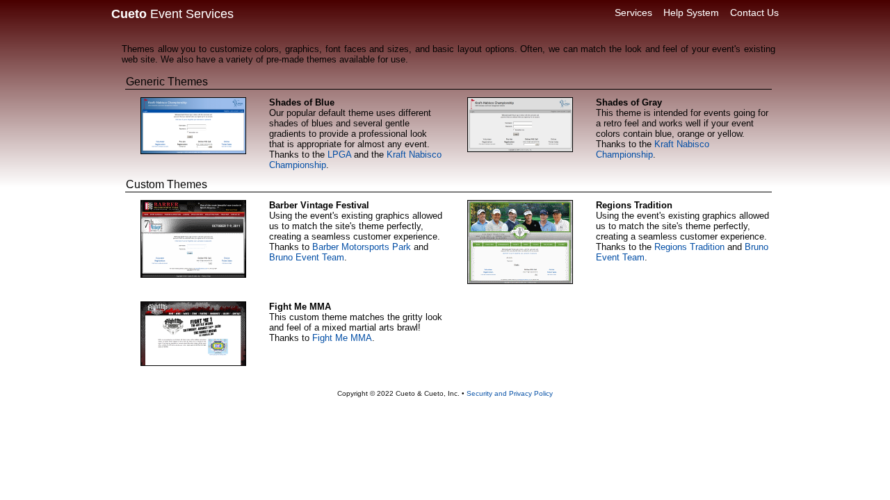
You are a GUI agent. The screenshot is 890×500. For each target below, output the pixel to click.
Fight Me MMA (342, 338)
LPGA (339, 154)
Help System (691, 12)
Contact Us (754, 12)
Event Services (172, 14)
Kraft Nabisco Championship (652, 149)
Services (633, 12)
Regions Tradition (689, 247)
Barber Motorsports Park (361, 247)
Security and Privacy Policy (510, 393)
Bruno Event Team (306, 257)
